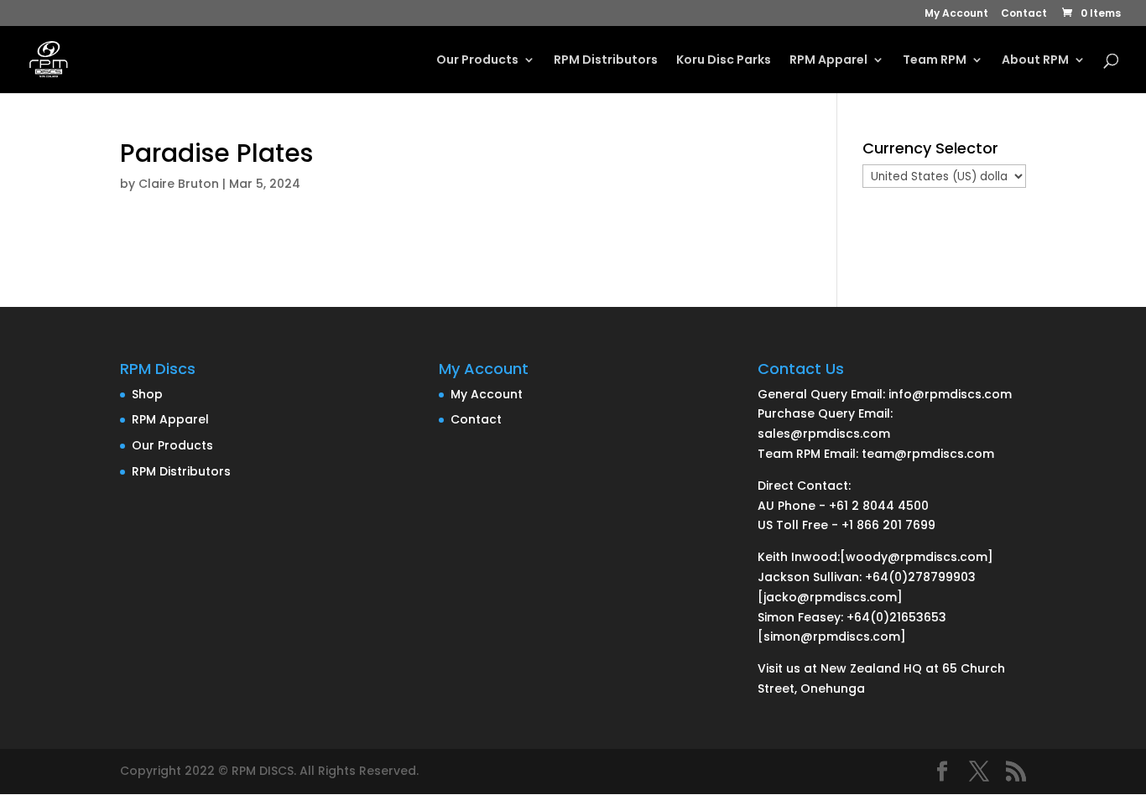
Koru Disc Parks (723, 61)
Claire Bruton (178, 183)
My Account (956, 14)
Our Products (477, 61)
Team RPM (934, 61)
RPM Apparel (828, 61)
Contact (1024, 14)
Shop (147, 394)
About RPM (1035, 61)
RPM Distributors (606, 61)
